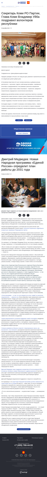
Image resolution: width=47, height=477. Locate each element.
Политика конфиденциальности (23, 463)
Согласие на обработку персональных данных (23, 466)
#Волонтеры (28, 120)
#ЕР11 (19, 120)
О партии (4, 437)
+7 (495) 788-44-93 (23, 445)
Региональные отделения (37, 437)
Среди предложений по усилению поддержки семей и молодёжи (19, 318)
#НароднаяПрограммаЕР (23, 429)
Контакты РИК (5, 440)
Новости (17, 6)
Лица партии (20, 437)
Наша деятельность (10, 6)
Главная (3, 6)
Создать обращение (23, 133)
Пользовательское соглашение (23, 462)
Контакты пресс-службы (22, 440)
